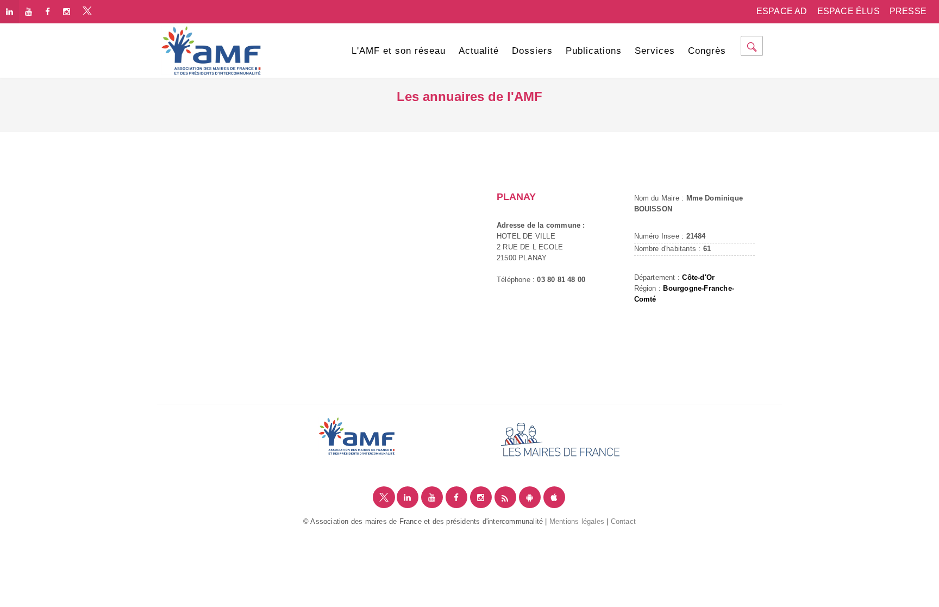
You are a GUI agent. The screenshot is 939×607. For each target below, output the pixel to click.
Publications (594, 51)
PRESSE (908, 11)
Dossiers (532, 51)
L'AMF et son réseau (399, 51)
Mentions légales (576, 521)
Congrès (707, 51)
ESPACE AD (781, 11)
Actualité (479, 51)
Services (655, 51)
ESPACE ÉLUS (848, 11)
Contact (623, 521)
